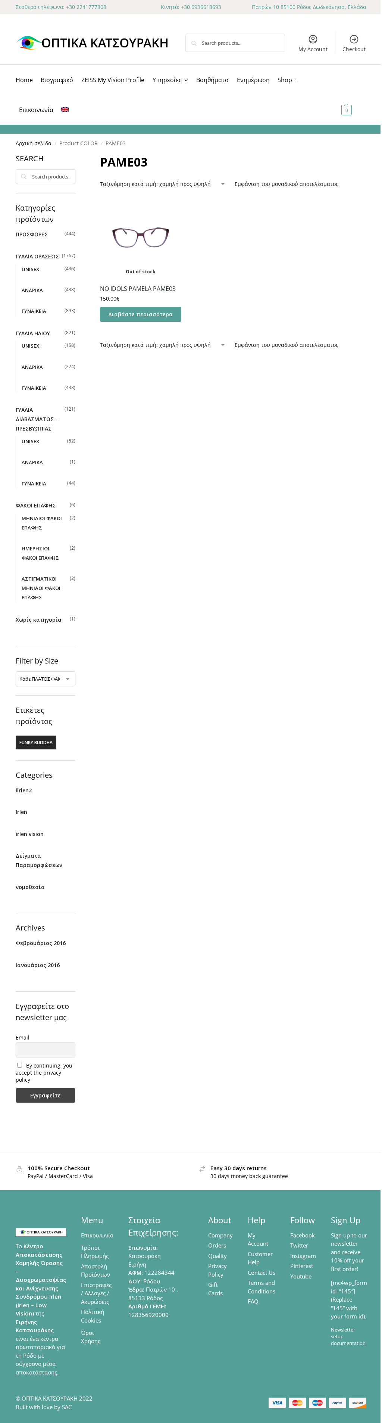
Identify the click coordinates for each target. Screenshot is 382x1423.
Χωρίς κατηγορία (39, 619)
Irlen (21, 811)
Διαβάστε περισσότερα (140, 314)
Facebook (302, 1235)
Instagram (303, 1255)
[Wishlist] (170, 208)
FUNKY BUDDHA (36, 742)
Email (22, 1037)
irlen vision (30, 834)
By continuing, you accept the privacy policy (44, 1072)
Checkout (354, 49)
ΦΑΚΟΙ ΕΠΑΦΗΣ (36, 505)
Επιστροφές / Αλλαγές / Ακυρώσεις (96, 1293)
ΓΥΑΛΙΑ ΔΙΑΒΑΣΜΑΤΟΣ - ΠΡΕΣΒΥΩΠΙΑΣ (36, 419)
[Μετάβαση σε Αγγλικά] (65, 110)
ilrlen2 (24, 790)
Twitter (299, 1245)
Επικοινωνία (97, 1235)
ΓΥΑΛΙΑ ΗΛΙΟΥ (33, 333)
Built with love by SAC (44, 1407)
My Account (313, 49)
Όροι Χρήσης (90, 1337)
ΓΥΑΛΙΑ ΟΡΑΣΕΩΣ (37, 256)
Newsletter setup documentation (348, 1336)
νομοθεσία (30, 887)
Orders (217, 1245)
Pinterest (301, 1266)
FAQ (253, 1301)
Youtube (300, 1276)
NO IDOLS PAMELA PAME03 (138, 289)
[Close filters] (77, 158)
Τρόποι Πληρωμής (95, 1252)
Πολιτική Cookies (92, 1316)
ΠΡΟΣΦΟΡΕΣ (32, 234)
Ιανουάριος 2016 (38, 965)
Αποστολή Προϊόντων (95, 1270)
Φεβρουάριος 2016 (41, 943)
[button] (352, 95)
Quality (217, 1255)
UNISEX (30, 269)
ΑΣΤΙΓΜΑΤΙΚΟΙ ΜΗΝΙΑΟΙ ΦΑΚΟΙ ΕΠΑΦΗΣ (41, 588)
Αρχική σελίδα (33, 143)
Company (220, 1235)
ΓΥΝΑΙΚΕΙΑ (34, 311)
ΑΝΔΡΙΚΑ (32, 290)
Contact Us (261, 1272)
